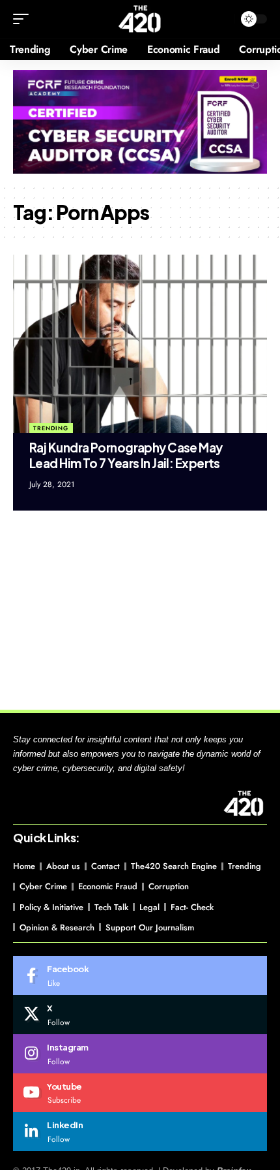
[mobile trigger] (24, 19)
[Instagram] (140, 1053)
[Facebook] (140, 975)
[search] (221, 19)
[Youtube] (140, 1093)
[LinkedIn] (140, 1131)
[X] (140, 1014)
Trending (50, 428)
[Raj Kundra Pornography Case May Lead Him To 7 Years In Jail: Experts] (140, 344)
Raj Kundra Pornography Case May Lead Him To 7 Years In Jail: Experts (126, 455)
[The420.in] (140, 19)
